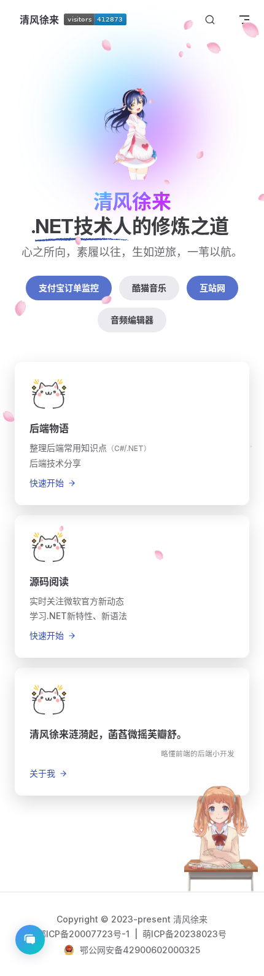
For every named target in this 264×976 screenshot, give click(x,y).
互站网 (212, 287)
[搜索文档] (210, 20)
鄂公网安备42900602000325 (140, 950)
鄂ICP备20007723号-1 (84, 934)
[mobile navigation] (244, 19)
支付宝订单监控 (69, 287)
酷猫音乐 (149, 287)
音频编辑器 (132, 319)
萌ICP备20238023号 (184, 934)
